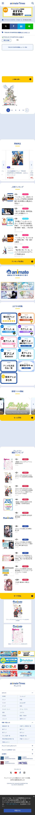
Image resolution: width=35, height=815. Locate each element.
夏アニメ (22, 729)
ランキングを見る (18, 261)
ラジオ (4, 702)
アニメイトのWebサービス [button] (8, 749)
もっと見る (17, 417)
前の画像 (7, 40)
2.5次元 (4, 715)
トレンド (4, 719)
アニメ (4, 699)
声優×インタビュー (24, 739)
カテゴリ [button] (4, 692)
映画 (21, 706)
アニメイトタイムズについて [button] (9, 745)
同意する (18, 810)
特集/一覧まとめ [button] (6, 722)
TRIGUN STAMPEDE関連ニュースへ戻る (17, 47)
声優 (21, 699)
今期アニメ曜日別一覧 (25, 726)
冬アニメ (22, 732)
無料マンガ (22, 719)
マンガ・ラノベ (6, 709)
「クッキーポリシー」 (12, 804)
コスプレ (22, 712)
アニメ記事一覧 (6, 735)
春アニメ (4, 729)
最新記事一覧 (5, 726)
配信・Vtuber (23, 715)
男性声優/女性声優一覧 (8, 739)
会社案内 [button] (4, 753)
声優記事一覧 (23, 735)
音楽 (3, 712)
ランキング (22, 696)
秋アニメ (4, 732)
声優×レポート (6, 742)
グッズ (4, 706)
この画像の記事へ (16, 79)
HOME (4, 696)
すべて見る (17, 596)
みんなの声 (22, 702)
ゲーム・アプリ (24, 709)
